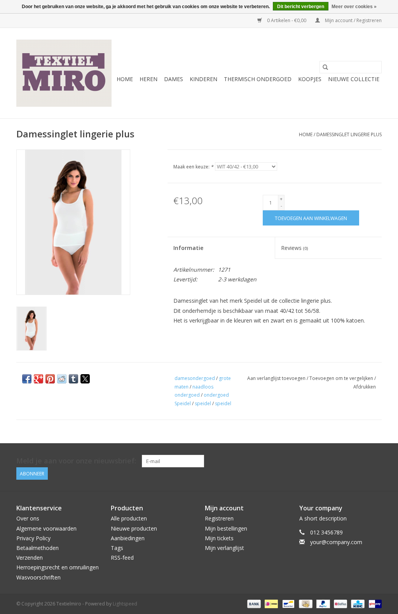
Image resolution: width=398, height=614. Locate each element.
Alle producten (129, 518)
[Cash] (304, 603)
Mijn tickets (219, 538)
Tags (117, 548)
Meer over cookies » (354, 6)
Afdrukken (364, 386)
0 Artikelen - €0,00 (286, 20)
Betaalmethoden (37, 548)
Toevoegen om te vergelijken (341, 378)
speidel (203, 403)
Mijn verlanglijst (224, 548)
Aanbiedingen (128, 538)
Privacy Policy (33, 538)
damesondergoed (195, 378)
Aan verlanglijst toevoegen (277, 378)
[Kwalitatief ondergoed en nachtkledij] (64, 73)
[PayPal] (322, 603)
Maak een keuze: (193, 166)
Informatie (188, 247)
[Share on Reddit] (61, 378)
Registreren (219, 518)
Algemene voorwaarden (46, 528)
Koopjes (309, 79)
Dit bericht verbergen (300, 6)
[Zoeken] (325, 67)
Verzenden (29, 557)
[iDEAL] (270, 603)
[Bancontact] (287, 603)
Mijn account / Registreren (353, 20)
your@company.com (336, 542)
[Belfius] (339, 603)
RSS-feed (122, 557)
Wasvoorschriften (38, 577)
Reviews (294, 247)
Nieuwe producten (134, 528)
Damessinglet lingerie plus (349, 134)
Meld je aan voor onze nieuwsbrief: (76, 461)
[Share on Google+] (38, 378)
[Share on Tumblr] (73, 378)
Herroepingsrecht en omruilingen (57, 567)
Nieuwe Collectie (353, 79)
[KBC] (356, 603)
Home (125, 79)
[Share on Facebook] (26, 378)
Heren (148, 79)
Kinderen (203, 79)
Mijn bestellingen (226, 528)
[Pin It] (50, 378)
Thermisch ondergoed (258, 79)
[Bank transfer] (253, 603)
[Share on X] (85, 378)
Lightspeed (125, 603)
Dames (173, 79)
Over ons (27, 518)
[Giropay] (374, 603)
